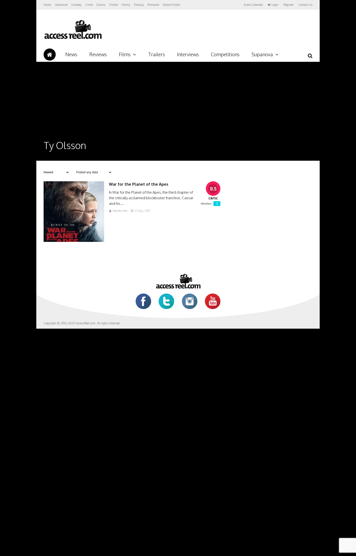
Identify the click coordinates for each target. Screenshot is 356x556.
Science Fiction (171, 5)
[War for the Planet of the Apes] (74, 240)
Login (275, 4)
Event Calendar (253, 5)
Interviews (188, 54)
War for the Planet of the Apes (138, 184)
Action (47, 5)
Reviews (98, 54)
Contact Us (305, 5)
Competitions (225, 54)
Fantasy (139, 5)
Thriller (113, 5)
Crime (89, 5)
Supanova (262, 54)
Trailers (156, 54)
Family (126, 5)
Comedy (76, 5)
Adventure (61, 5)
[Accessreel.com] (73, 39)
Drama (100, 5)
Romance (153, 5)
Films (125, 54)
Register (288, 4)
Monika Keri (120, 211)
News (71, 54)
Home (50, 54)
